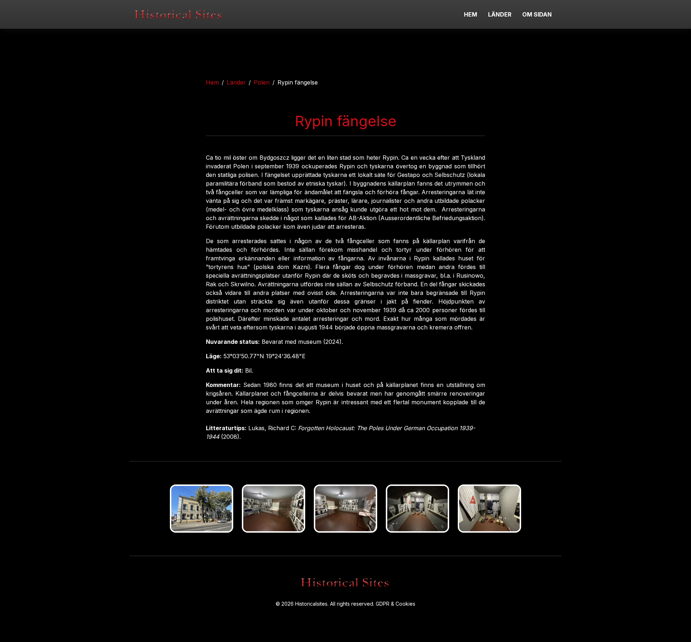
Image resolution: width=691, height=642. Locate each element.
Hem (212, 82)
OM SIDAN (537, 14)
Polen (262, 82)
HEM (470, 14)
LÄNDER (499, 14)
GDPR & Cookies (395, 604)
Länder (236, 82)
